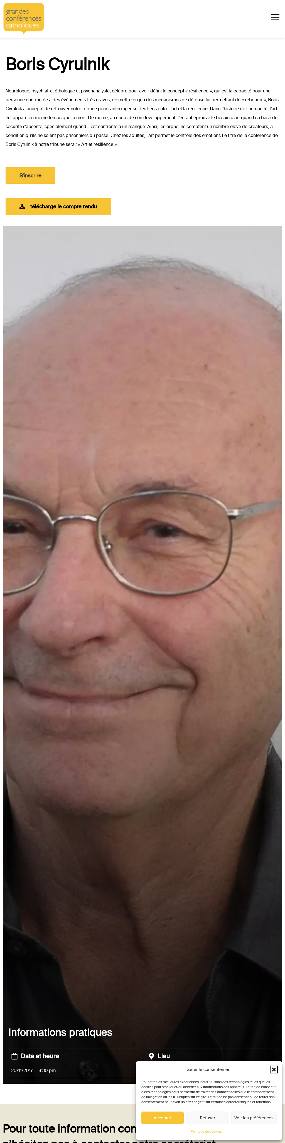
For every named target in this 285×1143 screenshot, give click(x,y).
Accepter (162, 1117)
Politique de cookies (206, 1132)
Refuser (207, 1117)
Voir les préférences (254, 1117)
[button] (274, 1069)
